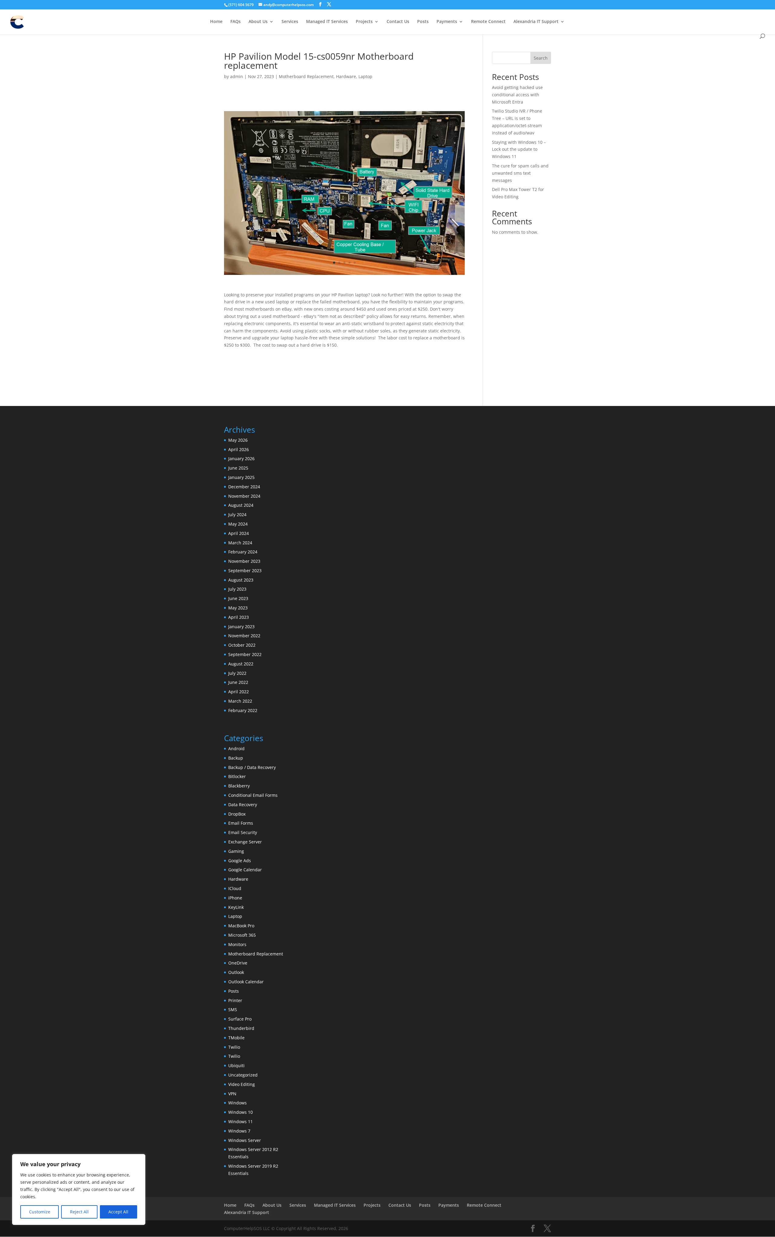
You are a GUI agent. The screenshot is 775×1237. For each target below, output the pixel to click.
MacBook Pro (241, 926)
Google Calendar (245, 869)
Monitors (237, 944)
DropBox (237, 814)
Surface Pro (240, 1019)
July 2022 (237, 673)
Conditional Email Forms (253, 795)
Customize (39, 1212)
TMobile (236, 1038)
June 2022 (238, 682)
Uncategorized (243, 1075)
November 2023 (244, 561)
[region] (78, 1189)
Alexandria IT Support (536, 21)
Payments (447, 21)
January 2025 (241, 477)
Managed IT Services (327, 21)
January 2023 (241, 626)
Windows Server (244, 1140)
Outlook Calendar (246, 982)
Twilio (234, 1047)
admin (236, 76)
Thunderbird (241, 1028)
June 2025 (238, 468)
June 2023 (238, 598)
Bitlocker (237, 776)
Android (236, 748)
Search (541, 58)
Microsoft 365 (242, 935)
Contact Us (398, 21)
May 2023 (238, 608)
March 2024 (240, 543)
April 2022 (238, 691)
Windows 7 (239, 1131)
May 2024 (238, 524)
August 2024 (240, 505)
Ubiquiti (236, 1065)
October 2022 (242, 645)
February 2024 (242, 552)
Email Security (242, 832)
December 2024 (244, 487)
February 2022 (242, 710)
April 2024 (238, 533)
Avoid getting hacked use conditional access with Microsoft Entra (517, 94)
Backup (235, 758)
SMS (232, 1009)
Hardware (346, 76)
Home (216, 21)
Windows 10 (240, 1112)
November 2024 (244, 496)
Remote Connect (488, 21)
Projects (364, 21)
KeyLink (236, 907)
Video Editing (241, 1084)
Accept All (118, 1212)
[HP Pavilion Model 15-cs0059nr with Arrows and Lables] (344, 275)
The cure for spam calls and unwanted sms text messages (520, 173)
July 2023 (237, 589)
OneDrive (237, 963)
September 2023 (245, 570)
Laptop (365, 76)
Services (290, 21)
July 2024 (237, 514)
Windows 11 (240, 1121)
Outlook (236, 972)
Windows (237, 1103)
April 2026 (238, 449)
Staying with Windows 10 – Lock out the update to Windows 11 (519, 149)
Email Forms (240, 823)
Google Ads (239, 860)
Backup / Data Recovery (252, 767)
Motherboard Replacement (306, 76)
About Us (258, 21)
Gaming (236, 851)
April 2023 (238, 617)
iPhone (235, 898)
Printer (235, 1000)
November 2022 (244, 635)
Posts (423, 21)
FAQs (235, 21)
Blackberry (239, 786)
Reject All (79, 1212)
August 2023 (240, 580)
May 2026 (238, 440)
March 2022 (240, 701)
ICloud (234, 888)
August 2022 (240, 664)
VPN (232, 1094)
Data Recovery (242, 804)
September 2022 (245, 654)
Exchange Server (245, 842)
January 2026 (241, 458)
